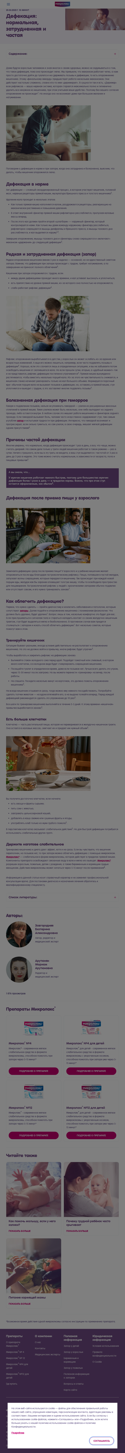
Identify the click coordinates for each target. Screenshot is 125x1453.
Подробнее (17, 1432)
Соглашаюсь (101, 1440)
